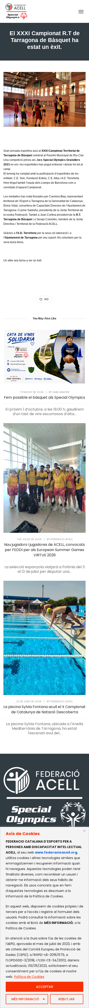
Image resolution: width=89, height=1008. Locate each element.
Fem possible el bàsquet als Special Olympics (44, 397)
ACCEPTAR (44, 986)
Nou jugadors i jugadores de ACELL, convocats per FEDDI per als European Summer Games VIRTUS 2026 (44, 550)
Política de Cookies (29, 976)
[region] (44, 917)
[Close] (84, 830)
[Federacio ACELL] (16, 11)
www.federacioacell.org (56, 852)
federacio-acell (61, 539)
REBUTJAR (66, 999)
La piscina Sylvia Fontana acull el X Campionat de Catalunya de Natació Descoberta (44, 709)
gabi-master (60, 392)
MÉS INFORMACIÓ (25, 999)
